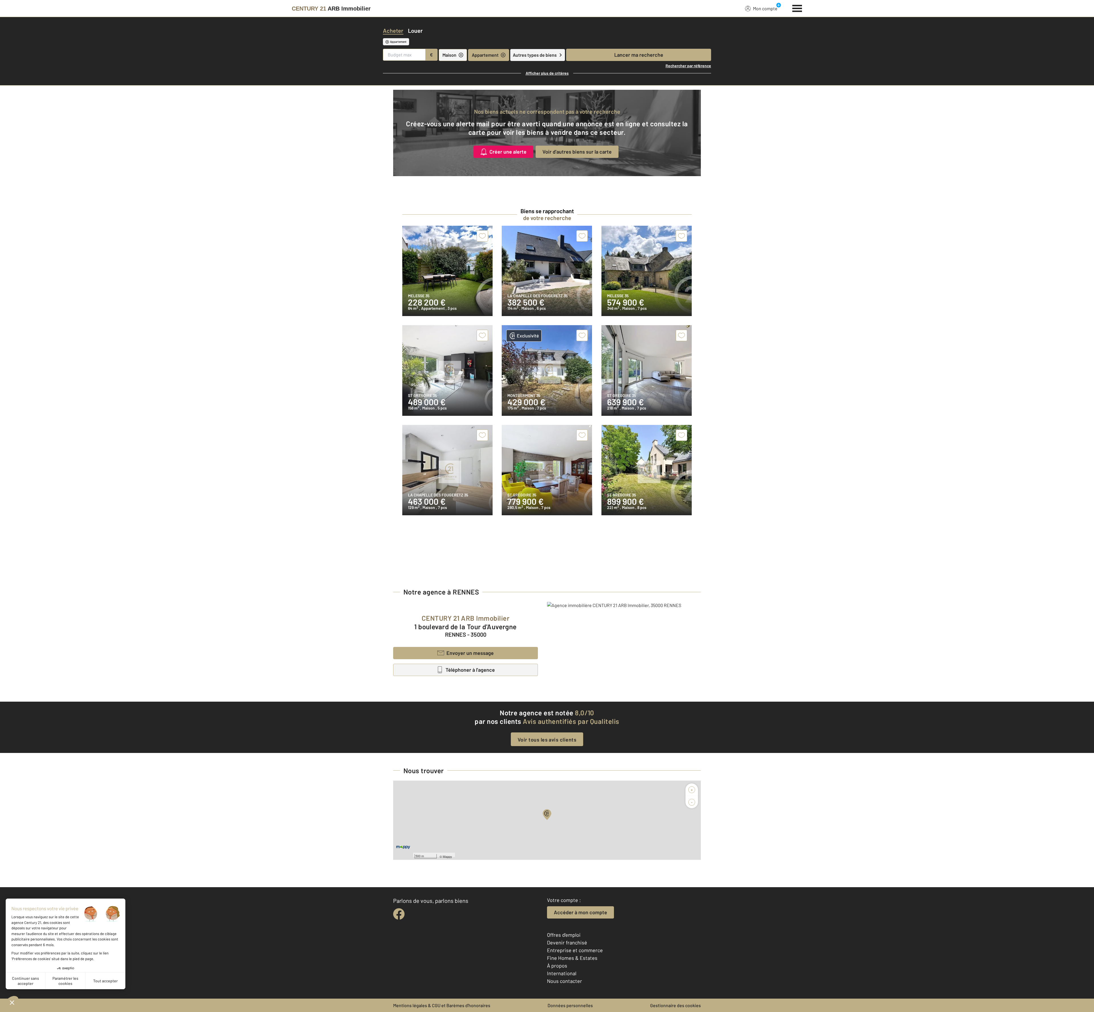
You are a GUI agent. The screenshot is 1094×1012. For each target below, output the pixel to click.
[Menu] (797, 7)
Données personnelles (570, 1005)
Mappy (447, 856)
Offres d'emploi (564, 935)
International (561, 973)
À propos (557, 965)
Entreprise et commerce (575, 950)
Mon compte (765, 8)
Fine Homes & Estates (572, 958)
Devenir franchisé (567, 942)
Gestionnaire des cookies (675, 1005)
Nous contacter (564, 981)
